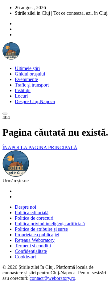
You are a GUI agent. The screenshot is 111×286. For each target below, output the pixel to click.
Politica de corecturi (34, 218)
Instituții (23, 90)
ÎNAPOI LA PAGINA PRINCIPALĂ (39, 147)
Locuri (21, 96)
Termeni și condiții (33, 245)
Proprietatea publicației (37, 234)
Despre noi (25, 207)
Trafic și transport (32, 84)
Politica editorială (31, 212)
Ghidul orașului (30, 73)
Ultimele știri (27, 68)
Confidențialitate (31, 251)
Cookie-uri (25, 256)
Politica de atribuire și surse (41, 229)
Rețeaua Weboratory (35, 240)
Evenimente (26, 79)
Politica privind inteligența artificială (50, 223)
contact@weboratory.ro (52, 278)
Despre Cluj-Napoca (35, 101)
